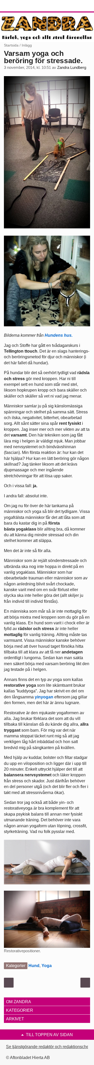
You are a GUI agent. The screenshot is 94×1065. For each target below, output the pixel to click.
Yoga (47, 965)
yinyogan (44, 697)
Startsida (11, 45)
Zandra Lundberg (71, 67)
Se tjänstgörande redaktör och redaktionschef (48, 1046)
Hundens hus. (59, 335)
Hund (33, 965)
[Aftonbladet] (23, 6)
